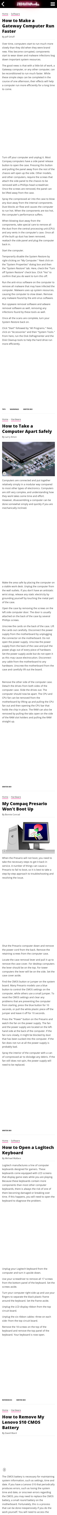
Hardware (16, 419)
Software (15, 13)
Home (5, 13)
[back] (3, 4)
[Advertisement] (28, 123)
